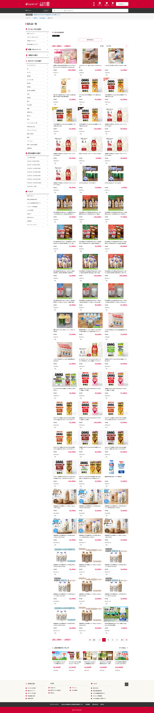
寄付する (52, 693)
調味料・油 (29, 112)
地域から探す (33, 55)
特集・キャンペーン (34, 49)
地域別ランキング (31, 41)
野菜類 (28, 87)
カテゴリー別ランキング (32, 37)
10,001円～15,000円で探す (34, 168)
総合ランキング (30, 33)
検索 (94, 5)
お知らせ (29, 214)
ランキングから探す (32, 688)
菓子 (28, 101)
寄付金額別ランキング (32, 44)
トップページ (28, 18)
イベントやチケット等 (32, 123)
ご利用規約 (87, 704)
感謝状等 (29, 148)
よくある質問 (30, 210)
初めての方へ (30, 196)
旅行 (28, 119)
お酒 (28, 94)
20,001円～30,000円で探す (34, 175)
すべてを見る (122, 648)
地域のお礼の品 (31, 126)
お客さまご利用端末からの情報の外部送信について (72, 704)
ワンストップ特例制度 (32, 206)
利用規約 (29, 221)
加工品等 (29, 105)
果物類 (28, 76)
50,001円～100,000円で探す (34, 183)
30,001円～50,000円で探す (34, 179)
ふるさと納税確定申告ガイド (34, 203)
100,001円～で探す (32, 186)
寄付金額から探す (31, 696)
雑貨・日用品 (30, 134)
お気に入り (106, 5)
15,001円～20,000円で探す (34, 172)
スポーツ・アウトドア (32, 130)
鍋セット (29, 116)
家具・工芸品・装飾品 (32, 144)
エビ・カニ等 (30, 79)
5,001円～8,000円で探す (33, 161)
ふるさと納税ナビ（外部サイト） (99, 698)
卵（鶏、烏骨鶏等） (31, 90)
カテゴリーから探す (32, 693)
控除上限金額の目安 (32, 199)
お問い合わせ (30, 217)
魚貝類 (28, 83)
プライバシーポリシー (32, 224)
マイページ (99, 5)
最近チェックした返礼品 (56, 690)
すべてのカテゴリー (31, 65)
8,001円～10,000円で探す (33, 165)
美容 (28, 137)
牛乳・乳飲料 (42, 18)
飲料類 (35, 18)
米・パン (29, 72)
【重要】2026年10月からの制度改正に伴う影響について (47, 14)
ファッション (30, 141)
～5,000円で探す (31, 157)
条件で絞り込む (90, 39)
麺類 (28, 108)
